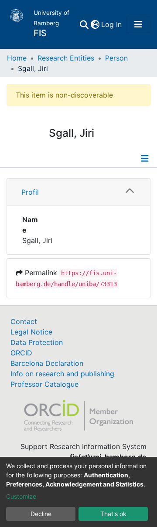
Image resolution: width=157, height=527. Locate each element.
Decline (41, 513)
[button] (94, 24)
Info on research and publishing (62, 373)
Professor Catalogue (44, 384)
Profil (30, 192)
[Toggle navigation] (138, 24)
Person (116, 58)
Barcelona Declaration (46, 363)
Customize (21, 496)
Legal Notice (31, 332)
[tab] (78, 192)
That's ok (113, 513)
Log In (112, 24)
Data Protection (36, 342)
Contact (23, 321)
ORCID (21, 352)
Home (17, 58)
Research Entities (66, 58)
